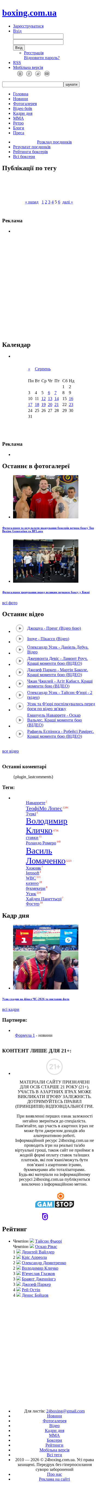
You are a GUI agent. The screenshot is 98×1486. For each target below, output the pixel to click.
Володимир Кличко (47, 825)
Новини (20, 98)
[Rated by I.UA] (36, 1402)
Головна (20, 94)
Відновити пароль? (42, 57)
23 (71, 404)
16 (71, 398)
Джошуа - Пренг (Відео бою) (54, 628)
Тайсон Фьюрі (48, 1241)
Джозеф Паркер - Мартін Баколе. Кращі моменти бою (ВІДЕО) (57, 672)
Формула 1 (25, 1035)
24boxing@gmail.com (65, 1411)
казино (32, 883)
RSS (17, 62)
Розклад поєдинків (54, 142)
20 (50, 404)
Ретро (18, 123)
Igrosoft (32, 873)
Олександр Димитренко (44, 1262)
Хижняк (33, 868)
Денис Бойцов (35, 1295)
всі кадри (10, 1009)
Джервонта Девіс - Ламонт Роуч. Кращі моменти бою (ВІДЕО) (57, 661)
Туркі (31, 813)
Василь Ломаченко (46, 856)
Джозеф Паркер (36, 1284)
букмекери (35, 888)
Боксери (54, 1440)
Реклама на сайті (54, 1479)
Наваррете (35, 802)
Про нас (54, 1474)
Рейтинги (54, 1445)
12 (43, 398)
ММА (18, 118)
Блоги (18, 128)
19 (43, 404)
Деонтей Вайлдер (38, 1252)
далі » (67, 202)
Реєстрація (34, 53)
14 (56, 398)
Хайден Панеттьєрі (44, 899)
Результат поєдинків (32, 147)
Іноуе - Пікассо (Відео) (48, 638)
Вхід (17, 31)
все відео (10, 751)
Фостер (32, 904)
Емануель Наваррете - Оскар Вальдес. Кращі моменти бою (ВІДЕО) (54, 720)
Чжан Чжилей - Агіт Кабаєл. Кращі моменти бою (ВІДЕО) (60, 683)
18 (37, 404)
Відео (54, 1425)
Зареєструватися (28, 26)
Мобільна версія (28, 67)
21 (56, 404)
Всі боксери (24, 156)
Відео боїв (22, 108)
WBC (31, 878)
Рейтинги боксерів (30, 151)
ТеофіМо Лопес (44, 808)
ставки (32, 838)
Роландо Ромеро (41, 843)
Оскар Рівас (46, 1246)
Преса (18, 132)
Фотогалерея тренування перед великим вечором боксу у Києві (46, 592)
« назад (31, 202)
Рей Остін (31, 1289)
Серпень (43, 369)
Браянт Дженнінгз (39, 1279)
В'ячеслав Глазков (38, 1273)
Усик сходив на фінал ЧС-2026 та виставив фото (35, 999)
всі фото (9, 603)
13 (50, 398)
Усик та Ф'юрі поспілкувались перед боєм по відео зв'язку (61, 706)
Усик (31, 893)
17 (30, 404)
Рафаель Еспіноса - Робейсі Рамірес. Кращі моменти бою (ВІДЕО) (60, 734)
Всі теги (54, 1455)
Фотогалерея (25, 103)
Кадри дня (22, 113)
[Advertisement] (49, 1350)
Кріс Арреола (34, 1257)
